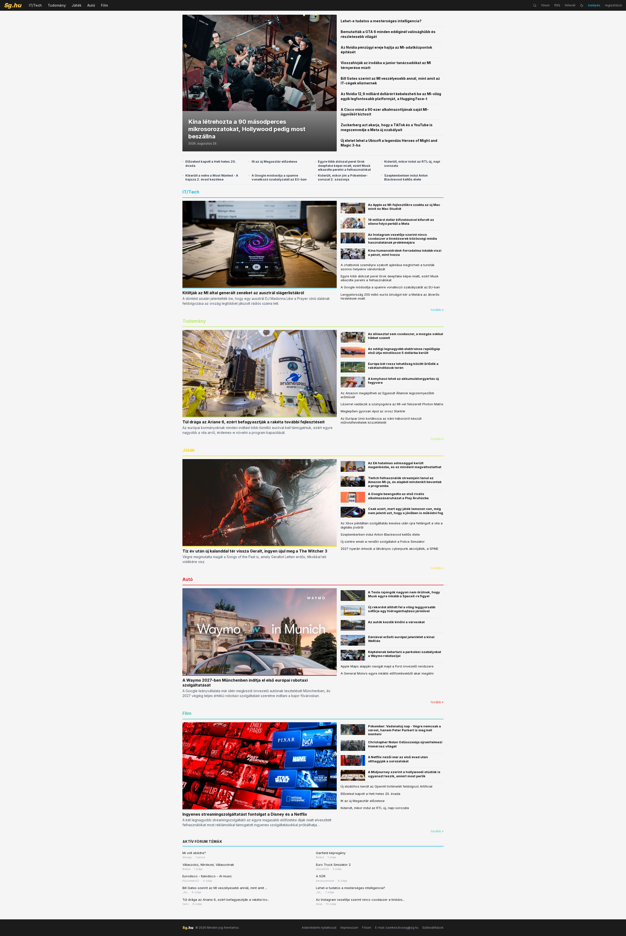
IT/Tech (35, 5)
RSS (557, 5)
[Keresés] (535, 5)
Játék (76, 5)
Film (104, 5)
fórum (545, 5)
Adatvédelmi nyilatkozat (319, 927)
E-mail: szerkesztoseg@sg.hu (396, 927)
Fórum (366, 927)
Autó (91, 5)
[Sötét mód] (581, 5)
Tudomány (57, 5)
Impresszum (349, 927)
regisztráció (613, 5)
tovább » (437, 310)
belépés (594, 5)
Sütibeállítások (433, 927)
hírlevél (570, 5)
